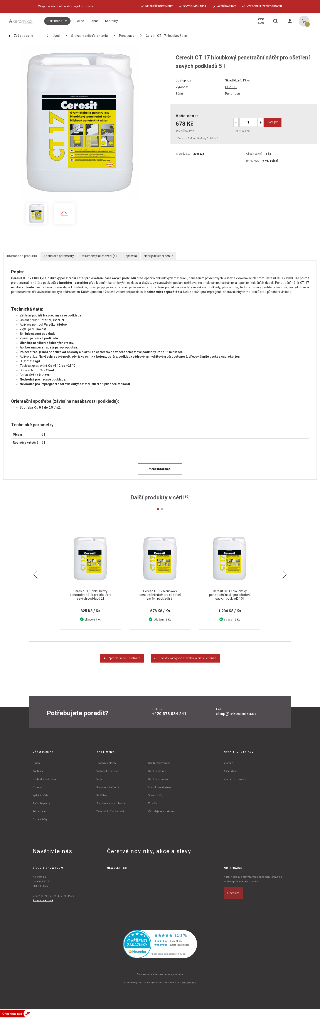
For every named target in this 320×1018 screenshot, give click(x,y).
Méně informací (160, 469)
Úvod (56, 35)
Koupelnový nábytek (107, 787)
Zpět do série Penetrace (123, 658)
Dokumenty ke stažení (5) (99, 256)
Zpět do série (23, 35)
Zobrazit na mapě (43, 900)
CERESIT (231, 87)
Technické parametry (59, 256)
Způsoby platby (41, 803)
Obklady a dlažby (106, 762)
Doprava (37, 787)
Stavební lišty (155, 795)
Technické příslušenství (110, 811)
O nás (36, 762)
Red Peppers (189, 982)
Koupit (273, 122)
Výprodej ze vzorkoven (236, 779)
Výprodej (229, 762)
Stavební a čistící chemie (89, 35)
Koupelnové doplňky (159, 787)
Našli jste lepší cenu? (158, 256)
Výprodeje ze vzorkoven (161, 811)
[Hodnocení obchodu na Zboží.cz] (16, 1013)
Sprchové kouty (157, 771)
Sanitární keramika (159, 762)
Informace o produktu (22, 256)
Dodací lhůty (40, 819)
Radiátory (102, 795)
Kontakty (38, 771)
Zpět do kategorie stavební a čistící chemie (186, 658)
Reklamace (39, 811)
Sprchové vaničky (158, 779)
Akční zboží (230, 771)
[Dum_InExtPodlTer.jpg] (64, 213)
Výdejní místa (41, 795)
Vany (99, 779)
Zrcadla (152, 803)
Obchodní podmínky (44, 779)
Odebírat (233, 893)
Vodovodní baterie (107, 771)
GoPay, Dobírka (207, 138)
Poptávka (130, 256)
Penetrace (127, 35)
